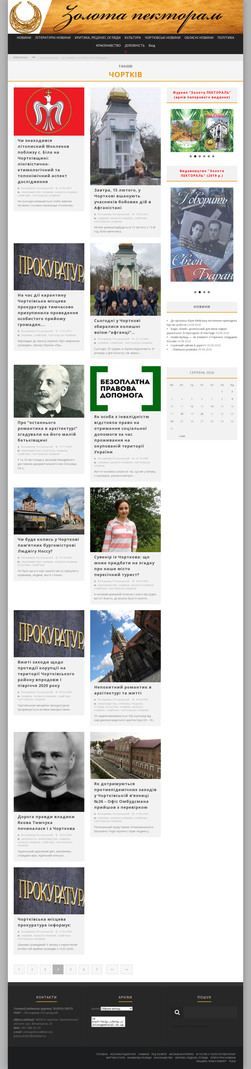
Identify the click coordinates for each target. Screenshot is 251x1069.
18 (181, 414)
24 (171, 421)
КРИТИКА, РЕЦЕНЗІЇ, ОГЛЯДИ (98, 37)
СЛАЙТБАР (24, 195)
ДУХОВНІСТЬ (135, 45)
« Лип (182, 436)
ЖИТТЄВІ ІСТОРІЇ (115, 1057)
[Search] (125, 52)
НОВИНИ (24, 37)
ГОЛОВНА (102, 1054)
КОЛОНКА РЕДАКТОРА (123, 1054)
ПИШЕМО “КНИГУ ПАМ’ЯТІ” (211, 1061)
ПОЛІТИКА (225, 37)
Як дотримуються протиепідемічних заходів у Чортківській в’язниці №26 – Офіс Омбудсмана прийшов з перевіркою (125, 795)
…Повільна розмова (184, 349)
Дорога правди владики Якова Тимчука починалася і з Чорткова (46, 822)
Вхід (152, 45)
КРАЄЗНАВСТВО (108, 45)
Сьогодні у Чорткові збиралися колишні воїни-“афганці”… (117, 326)
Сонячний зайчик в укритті (58, 57)
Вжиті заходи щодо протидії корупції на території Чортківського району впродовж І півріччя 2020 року (46, 673)
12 (192, 406)
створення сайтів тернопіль (190, 1026)
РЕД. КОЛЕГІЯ (159, 1054)
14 (212, 406)
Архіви (95, 1008)
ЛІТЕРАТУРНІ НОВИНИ (53, 37)
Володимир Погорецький (37, 188)
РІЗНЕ (232, 1061)
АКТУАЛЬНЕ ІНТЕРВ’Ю (181, 1054)
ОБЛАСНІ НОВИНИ (199, 37)
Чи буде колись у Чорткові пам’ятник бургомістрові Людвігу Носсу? (48, 545)
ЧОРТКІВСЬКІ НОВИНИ (163, 37)
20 (202, 414)
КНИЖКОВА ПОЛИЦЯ (139, 1057)
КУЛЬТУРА (133, 37)
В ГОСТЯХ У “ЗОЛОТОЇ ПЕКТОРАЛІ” (216, 1054)
